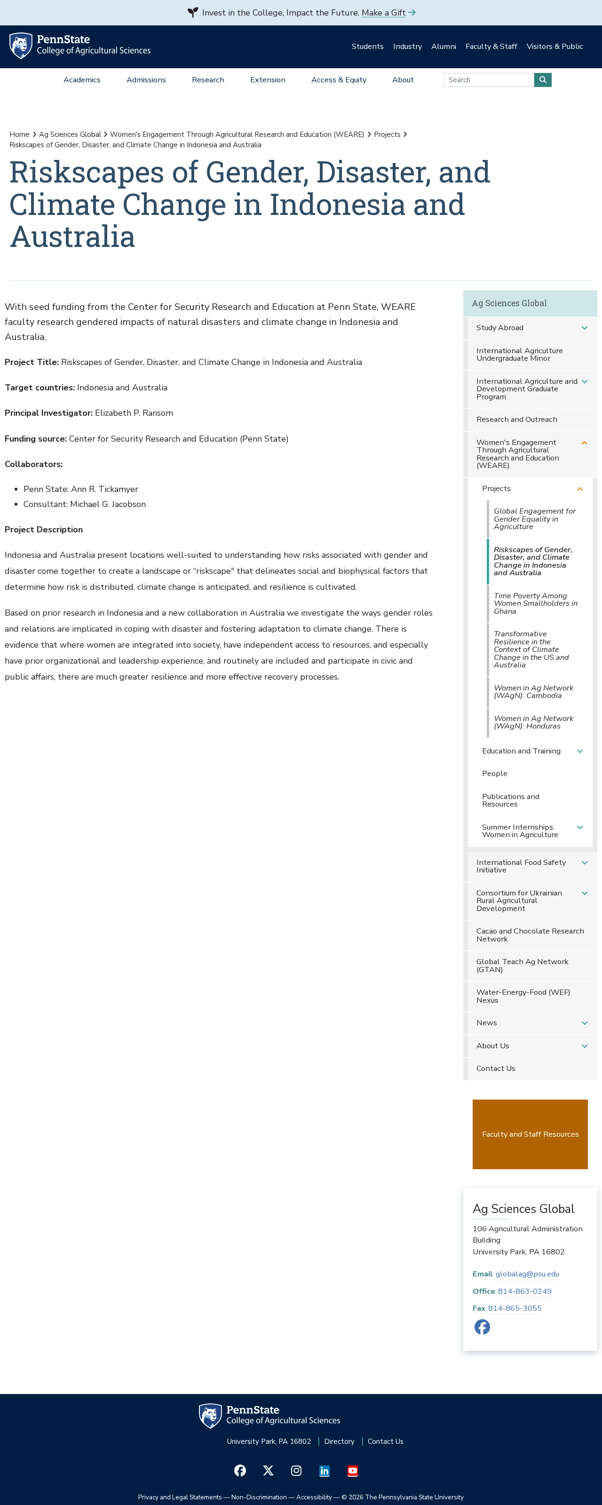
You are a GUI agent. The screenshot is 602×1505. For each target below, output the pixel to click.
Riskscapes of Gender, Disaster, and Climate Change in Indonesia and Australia (533, 561)
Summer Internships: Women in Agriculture (520, 831)
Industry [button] (407, 46)
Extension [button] (267, 79)
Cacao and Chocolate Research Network (530, 935)
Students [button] (368, 46)
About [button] (403, 79)
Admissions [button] (146, 79)
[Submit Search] (543, 80)
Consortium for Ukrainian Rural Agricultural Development (519, 900)
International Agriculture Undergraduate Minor (519, 354)
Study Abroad (499, 327)
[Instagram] (296, 1471)
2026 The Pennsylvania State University (402, 1497)
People (494, 773)
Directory (339, 1441)
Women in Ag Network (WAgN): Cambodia (533, 691)
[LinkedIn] (325, 1471)
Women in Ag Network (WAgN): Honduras (533, 722)
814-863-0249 (525, 1291)
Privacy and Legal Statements (180, 1497)
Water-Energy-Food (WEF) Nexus (523, 996)
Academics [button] (82, 79)
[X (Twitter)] (268, 1471)
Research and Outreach (516, 419)
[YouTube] (353, 1471)
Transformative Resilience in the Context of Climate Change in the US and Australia (531, 649)
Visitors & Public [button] (555, 46)
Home (19, 134)
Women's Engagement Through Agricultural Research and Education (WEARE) (237, 134)
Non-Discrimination (259, 1497)
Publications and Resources (510, 800)
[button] (584, 328)
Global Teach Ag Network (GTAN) (522, 965)
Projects (387, 134)
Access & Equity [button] (338, 79)
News (486, 1022)
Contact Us (495, 1068)
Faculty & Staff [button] (491, 46)
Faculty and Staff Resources (530, 1134)
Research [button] (208, 79)
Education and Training (521, 750)
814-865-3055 (515, 1308)
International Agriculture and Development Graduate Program (527, 389)
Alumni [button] (443, 46)
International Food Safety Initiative (521, 866)
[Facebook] (482, 1330)
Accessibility (314, 1497)
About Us (492, 1045)
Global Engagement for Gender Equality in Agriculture (535, 519)
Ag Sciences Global (70, 134)
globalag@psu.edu (527, 1273)
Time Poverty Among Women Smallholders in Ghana (536, 603)
